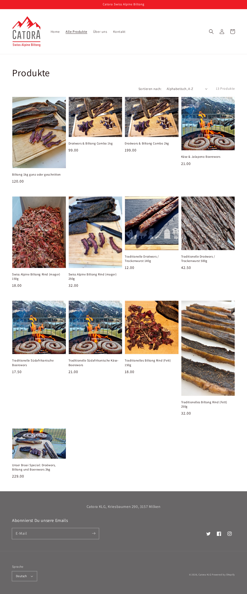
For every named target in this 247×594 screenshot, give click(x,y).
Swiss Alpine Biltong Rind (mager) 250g (93, 276)
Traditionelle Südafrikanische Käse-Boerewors (94, 362)
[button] (211, 31)
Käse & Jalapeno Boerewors (200, 157)
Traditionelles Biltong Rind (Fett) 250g (204, 404)
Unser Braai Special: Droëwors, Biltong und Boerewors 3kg (34, 467)
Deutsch (21, 576)
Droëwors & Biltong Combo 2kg (147, 143)
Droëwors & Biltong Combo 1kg (91, 143)
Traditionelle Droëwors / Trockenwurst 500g (198, 258)
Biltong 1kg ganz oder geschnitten (36, 174)
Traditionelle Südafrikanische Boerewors (33, 362)
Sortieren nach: (150, 89)
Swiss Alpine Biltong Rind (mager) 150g (36, 276)
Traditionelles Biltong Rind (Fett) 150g (148, 362)
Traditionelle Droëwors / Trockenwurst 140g (142, 258)
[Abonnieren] (93, 533)
